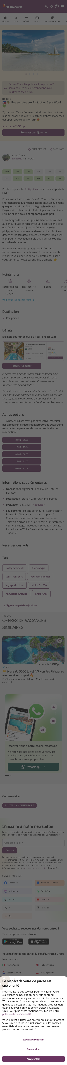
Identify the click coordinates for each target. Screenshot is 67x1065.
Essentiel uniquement (33, 1039)
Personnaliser (33, 1049)
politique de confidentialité (16, 1014)
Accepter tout (33, 1058)
